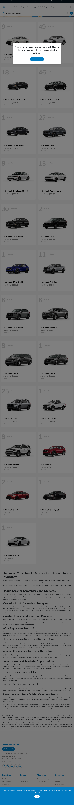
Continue (37, 59)
